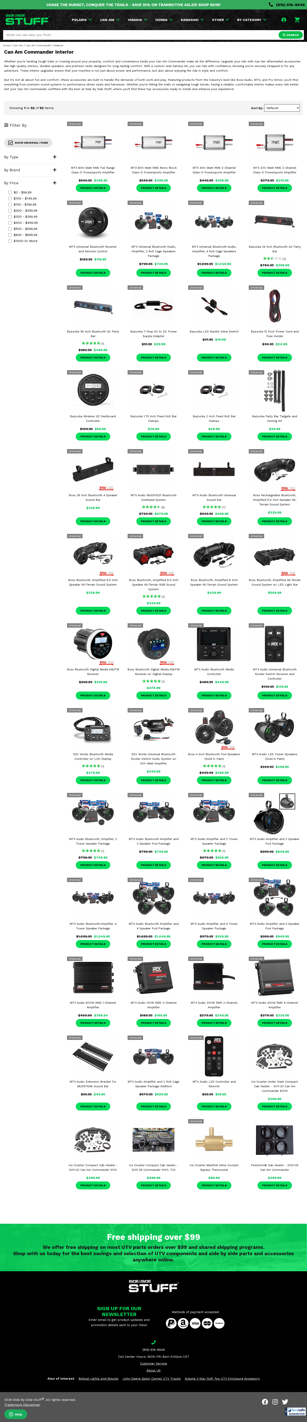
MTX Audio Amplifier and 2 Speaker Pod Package (274, 841)
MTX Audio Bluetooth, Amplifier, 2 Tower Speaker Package (93, 841)
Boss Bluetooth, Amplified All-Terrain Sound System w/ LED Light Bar (275, 582)
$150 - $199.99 (25, 204)
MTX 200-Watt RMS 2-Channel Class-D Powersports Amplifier (274, 170)
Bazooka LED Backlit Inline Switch (214, 331)
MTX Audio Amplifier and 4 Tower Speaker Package (214, 926)
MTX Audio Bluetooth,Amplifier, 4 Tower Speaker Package (93, 926)
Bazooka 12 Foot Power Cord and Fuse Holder (275, 334)
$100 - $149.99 (25, 198)
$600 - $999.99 (25, 235)
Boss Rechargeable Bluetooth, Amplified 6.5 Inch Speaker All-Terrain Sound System (275, 499)
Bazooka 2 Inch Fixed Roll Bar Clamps (214, 418)
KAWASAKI (190, 20)
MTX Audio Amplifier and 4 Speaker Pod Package (274, 926)
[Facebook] (265, 1402)
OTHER (218, 20)
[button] (295, 1411)
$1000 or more (25, 241)
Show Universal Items (31, 142)
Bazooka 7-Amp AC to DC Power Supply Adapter (153, 334)
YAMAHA (135, 20)
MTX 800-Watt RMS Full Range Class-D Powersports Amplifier (93, 170)
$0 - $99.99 (23, 192)
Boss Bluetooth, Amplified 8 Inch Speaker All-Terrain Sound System (214, 582)
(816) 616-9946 (290, 5)
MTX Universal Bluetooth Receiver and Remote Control (93, 249)
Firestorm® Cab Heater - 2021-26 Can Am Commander (274, 1167)
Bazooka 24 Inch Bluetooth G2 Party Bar (275, 249)
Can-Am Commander (39, 45)
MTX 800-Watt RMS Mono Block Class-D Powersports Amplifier (154, 170)
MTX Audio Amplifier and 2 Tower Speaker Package (214, 841)
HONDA (161, 20)
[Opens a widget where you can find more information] (15, 1414)
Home (6, 45)
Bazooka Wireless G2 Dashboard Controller (93, 418)
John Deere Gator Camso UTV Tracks (152, 1379)
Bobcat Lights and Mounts (98, 1379)
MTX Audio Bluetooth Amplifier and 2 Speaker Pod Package (154, 841)
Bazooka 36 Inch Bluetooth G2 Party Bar (93, 334)
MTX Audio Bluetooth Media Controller (214, 672)
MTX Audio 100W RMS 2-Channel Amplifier (154, 1005)
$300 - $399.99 (25, 217)
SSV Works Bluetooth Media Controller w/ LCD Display (93, 756)
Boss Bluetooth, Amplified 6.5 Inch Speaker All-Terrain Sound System (93, 582)
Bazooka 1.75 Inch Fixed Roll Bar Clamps (153, 418)
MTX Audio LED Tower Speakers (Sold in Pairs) (274, 756)
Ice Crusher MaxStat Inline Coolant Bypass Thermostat (214, 1167)
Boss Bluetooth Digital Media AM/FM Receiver (93, 672)
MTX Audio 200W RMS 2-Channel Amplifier (214, 1005)
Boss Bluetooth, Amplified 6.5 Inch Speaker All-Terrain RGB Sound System (153, 584)
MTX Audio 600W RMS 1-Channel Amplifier (93, 1005)
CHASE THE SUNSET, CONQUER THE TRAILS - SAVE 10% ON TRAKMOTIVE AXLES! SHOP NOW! (133, 5)
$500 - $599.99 (25, 229)
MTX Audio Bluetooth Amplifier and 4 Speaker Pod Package (154, 926)
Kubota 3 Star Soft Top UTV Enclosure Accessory (222, 1379)
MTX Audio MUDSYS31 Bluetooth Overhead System (153, 497)
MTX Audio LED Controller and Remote (214, 1084)
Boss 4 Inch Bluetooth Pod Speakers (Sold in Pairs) (214, 756)
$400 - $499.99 (26, 223)
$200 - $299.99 (25, 211)
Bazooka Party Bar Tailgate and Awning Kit (274, 418)
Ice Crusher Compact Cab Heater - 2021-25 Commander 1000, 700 (153, 1167)
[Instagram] (275, 1402)
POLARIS (79, 20)
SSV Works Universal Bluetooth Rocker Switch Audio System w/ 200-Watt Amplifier (153, 758)
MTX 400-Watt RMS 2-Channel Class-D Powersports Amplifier (214, 170)
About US (153, 1370)
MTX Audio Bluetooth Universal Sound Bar (214, 497)
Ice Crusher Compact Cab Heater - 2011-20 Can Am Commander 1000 (93, 1167)
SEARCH (292, 35)
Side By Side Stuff (28, 1400)
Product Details (93, 188)
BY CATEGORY (249, 20)
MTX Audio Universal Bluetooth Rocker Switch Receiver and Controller (275, 674)
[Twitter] (285, 1402)
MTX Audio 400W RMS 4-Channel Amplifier (274, 1005)
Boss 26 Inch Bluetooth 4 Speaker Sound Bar (93, 497)
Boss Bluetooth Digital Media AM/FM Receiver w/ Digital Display (153, 672)
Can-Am (18, 45)
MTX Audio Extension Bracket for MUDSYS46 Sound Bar (93, 1084)
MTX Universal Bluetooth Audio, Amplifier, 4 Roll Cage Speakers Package (214, 251)
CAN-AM (107, 20)
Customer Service (153, 1363)
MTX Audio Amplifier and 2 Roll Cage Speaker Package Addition (153, 1084)
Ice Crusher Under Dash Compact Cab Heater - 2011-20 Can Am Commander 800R (274, 1086)
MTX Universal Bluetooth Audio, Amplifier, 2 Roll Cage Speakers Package (153, 251)
